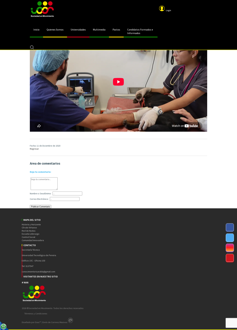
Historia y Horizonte (31, 224)
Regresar (34, 148)
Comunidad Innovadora (33, 240)
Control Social (28, 237)
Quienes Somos (55, 29)
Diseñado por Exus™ (31, 322)
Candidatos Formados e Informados (140, 31)
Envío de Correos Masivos (54, 322)
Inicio (36, 29)
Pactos (116, 29)
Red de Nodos (28, 230)
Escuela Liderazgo (30, 233)
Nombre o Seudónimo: (40, 193)
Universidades (78, 29)
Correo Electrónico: (39, 199)
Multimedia (99, 29)
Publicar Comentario (40, 206)
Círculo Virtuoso (29, 227)
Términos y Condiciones (35, 313)
